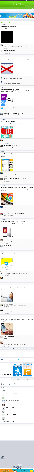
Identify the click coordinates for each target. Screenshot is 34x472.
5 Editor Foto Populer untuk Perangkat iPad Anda (11, 277)
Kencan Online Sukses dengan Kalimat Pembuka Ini (11, 336)
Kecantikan (10, 383)
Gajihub (2, 461)
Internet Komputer (4, 19)
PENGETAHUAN (17, 379)
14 (21, 348)
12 (18, 348)
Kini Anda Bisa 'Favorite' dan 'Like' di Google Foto (8, 26)
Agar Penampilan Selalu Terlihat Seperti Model (20, 450)
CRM (1, 462)
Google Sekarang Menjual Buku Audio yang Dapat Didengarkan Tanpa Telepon (13, 221)
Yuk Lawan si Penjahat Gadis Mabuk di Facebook (11, 139)
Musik (2, 383)
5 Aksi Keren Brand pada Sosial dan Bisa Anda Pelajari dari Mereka (14, 213)
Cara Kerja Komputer (7, 77)
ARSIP (28, 379)
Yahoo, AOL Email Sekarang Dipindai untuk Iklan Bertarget (10, 89)
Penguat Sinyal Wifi (9, 417)
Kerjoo (2, 460)
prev (1, 348)
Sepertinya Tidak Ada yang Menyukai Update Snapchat (9, 153)
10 (15, 348)
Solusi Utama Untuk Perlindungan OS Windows (8, 121)
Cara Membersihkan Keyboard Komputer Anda (11, 239)
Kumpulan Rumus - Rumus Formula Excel (12, 397)
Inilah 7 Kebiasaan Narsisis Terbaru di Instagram (8, 285)
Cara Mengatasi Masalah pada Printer (9, 421)
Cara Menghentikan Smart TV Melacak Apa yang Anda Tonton (13, 113)
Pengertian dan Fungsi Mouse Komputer (10, 50)
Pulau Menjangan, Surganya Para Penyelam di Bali (20, 452)
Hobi (9, 384)
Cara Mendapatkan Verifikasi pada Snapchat (8, 253)
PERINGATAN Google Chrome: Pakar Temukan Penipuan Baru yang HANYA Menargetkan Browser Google (17, 187)
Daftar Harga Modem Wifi (10, 407)
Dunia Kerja (23, 383)
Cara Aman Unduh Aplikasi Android (9, 304)
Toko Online (2, 457)
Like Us (32, 0)
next (29, 348)
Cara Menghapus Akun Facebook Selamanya (12, 400)
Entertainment (3, 452)
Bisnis (2, 450)
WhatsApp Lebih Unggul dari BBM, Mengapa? (11, 172)
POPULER (5, 379)
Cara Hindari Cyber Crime (7, 245)
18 (27, 348)
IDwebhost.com (3, 458)
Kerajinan (3, 384)
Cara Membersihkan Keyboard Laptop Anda (10, 145)
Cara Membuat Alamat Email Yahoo (11, 390)
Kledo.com (2, 459)
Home (1, 19)
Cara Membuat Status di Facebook (11, 414)
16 (24, 348)
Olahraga (2, 451)
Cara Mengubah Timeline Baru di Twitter (10, 107)
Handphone (2, 151)
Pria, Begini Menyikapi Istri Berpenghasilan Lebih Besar (21, 451)
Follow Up (28, 0)
